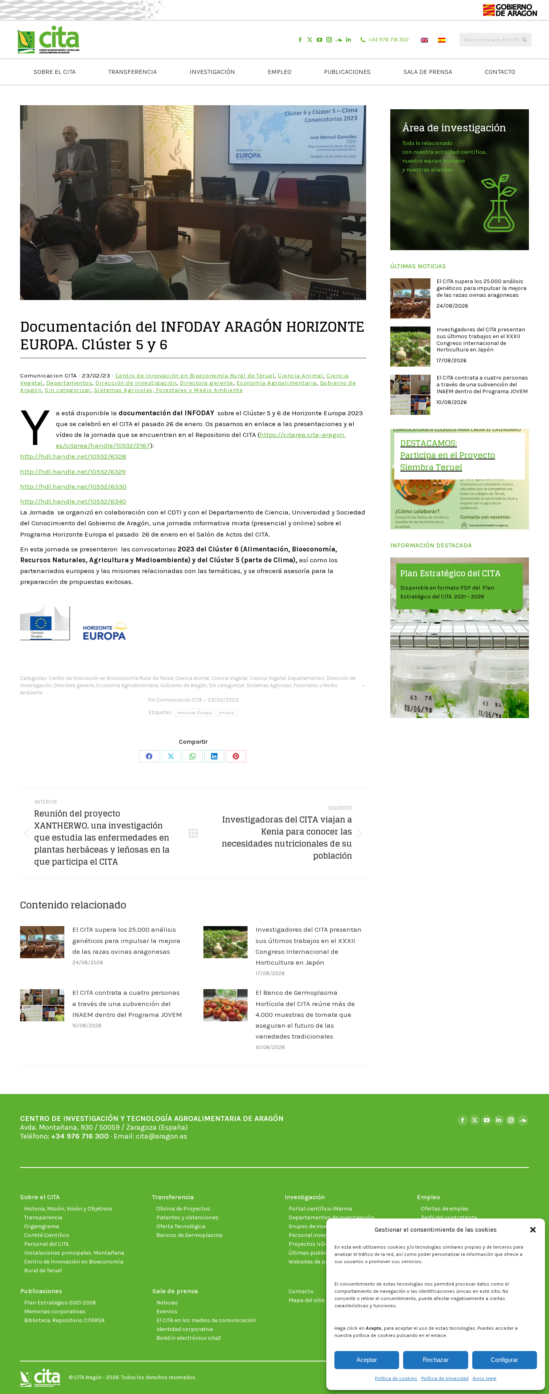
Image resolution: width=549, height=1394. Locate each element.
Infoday (226, 712)
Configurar (504, 1359)
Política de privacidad (445, 1378)
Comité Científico (46, 1235)
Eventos (167, 1311)
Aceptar (366, 1359)
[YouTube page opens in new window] (319, 40)
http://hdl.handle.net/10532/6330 (73, 486)
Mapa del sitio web (312, 1300)
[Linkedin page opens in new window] (348, 40)
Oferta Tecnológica (180, 1226)
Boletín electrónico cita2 (188, 1338)
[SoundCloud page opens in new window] (339, 40)
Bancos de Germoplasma (189, 1235)
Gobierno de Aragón (183, 685)
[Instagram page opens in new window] (329, 40)
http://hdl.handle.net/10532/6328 (73, 456)
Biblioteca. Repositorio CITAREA (64, 1320)
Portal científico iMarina (320, 1208)
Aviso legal (484, 1378)
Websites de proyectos (318, 1261)
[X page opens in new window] (310, 40)
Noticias (167, 1302)
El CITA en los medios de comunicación (206, 1320)
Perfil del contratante (449, 1217)
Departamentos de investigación (331, 1217)
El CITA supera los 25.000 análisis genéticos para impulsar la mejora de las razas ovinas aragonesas (126, 940)
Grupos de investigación (320, 1226)
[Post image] (42, 942)
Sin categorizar (68, 390)
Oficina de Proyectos (183, 1208)
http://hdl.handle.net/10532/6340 (73, 501)
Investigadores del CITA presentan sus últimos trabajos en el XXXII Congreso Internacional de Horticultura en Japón (309, 945)
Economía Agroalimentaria (276, 382)
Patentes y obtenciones (187, 1217)
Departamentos (69, 382)
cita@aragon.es (161, 1136)
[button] (533, 1230)
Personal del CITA (46, 1244)
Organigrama (41, 1226)
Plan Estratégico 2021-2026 (60, 1302)
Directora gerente (206, 382)
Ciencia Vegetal (229, 678)
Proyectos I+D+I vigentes (321, 1244)
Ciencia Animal (300, 375)
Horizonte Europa (194, 712)
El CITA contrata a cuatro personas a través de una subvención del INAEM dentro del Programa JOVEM (127, 1003)
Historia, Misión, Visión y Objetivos (68, 1208)
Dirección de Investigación (135, 382)
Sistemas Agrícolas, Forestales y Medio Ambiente (168, 390)
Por (175, 700)
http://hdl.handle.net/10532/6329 (73, 471)
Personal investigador (317, 1235)
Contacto (301, 1291)
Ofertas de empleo (445, 1208)
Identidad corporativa (184, 1329)
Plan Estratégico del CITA (450, 573)
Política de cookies (396, 1378)
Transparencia (43, 1217)
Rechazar (436, 1359)
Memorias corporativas (55, 1311)
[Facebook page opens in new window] (300, 40)
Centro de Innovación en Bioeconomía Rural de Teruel (195, 375)
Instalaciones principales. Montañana (74, 1252)
